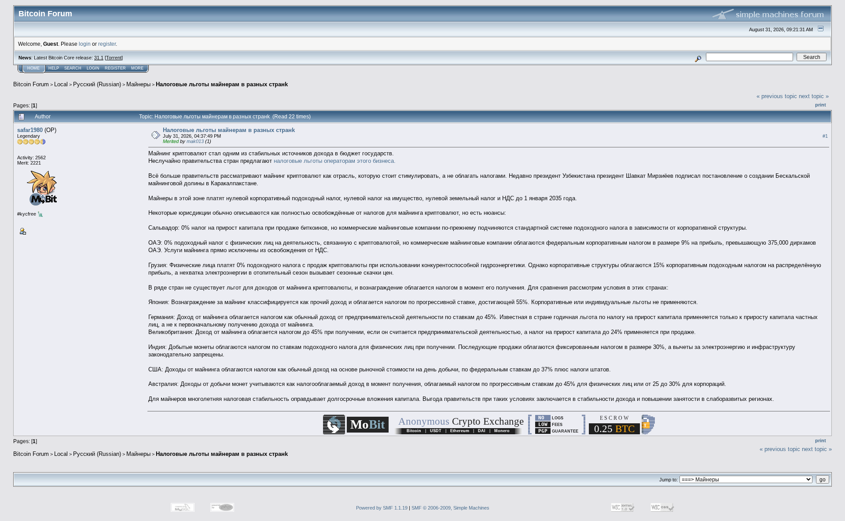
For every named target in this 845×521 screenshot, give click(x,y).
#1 (825, 136)
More (137, 68)
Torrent (113, 57)
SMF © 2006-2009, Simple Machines (450, 507)
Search (72, 68)
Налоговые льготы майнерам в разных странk (222, 84)
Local (61, 84)
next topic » (814, 96)
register (107, 44)
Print (820, 104)
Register (115, 68)
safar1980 (30, 130)
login (85, 44)
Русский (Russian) (97, 84)
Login (93, 68)
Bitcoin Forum (31, 84)
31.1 (98, 57)
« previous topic (777, 96)
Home (33, 68)
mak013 (195, 141)
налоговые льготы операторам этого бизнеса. (335, 161)
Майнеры (138, 84)
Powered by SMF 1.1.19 (382, 507)
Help (53, 68)
